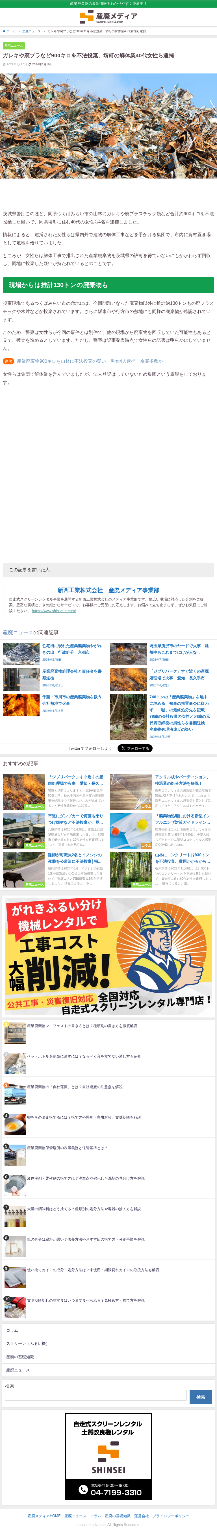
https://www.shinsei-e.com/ (54, 611)
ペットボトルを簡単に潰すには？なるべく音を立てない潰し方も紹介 (84, 1056)
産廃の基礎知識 (20, 1357)
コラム (12, 1330)
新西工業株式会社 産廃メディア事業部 (108, 590)
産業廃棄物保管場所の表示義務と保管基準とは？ (67, 1148)
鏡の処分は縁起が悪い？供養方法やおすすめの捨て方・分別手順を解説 (86, 1239)
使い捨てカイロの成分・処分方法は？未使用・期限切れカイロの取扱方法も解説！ (95, 1270)
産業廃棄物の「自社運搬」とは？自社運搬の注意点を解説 (75, 1087)
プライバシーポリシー (171, 1516)
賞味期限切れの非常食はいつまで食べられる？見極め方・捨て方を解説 (86, 1300)
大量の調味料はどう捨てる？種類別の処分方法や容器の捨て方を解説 (84, 1209)
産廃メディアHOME (44, 1516)
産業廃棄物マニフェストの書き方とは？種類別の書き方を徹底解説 (82, 1026)
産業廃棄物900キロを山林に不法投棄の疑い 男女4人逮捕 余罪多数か (90, 361)
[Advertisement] (108, 194)
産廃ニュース (14, 45)
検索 (9, 1386)
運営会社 (141, 1516)
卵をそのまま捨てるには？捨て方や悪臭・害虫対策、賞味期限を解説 (84, 1117)
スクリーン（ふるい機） (28, 1343)
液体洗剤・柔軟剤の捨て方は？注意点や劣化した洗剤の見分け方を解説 (86, 1178)
